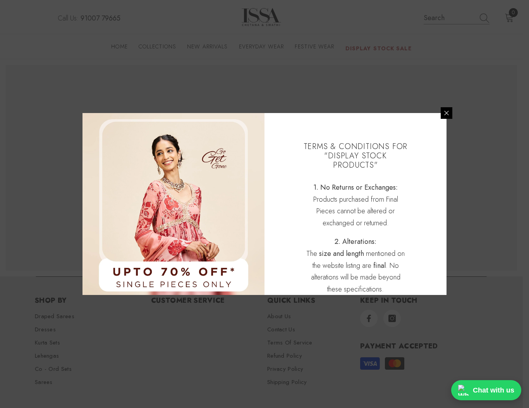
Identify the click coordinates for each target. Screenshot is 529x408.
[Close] (446, 113)
